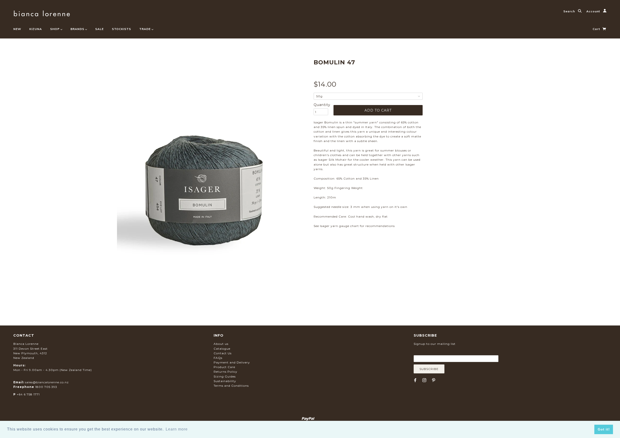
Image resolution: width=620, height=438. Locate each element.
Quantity (321, 105)
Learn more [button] (177, 429)
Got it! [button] (604, 429)
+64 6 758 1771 (28, 394)
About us (221, 344)
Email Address (437, 352)
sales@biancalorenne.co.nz (47, 382)
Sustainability (225, 381)
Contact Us (223, 353)
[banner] (41, 12)
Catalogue (222, 348)
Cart (597, 29)
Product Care (224, 367)
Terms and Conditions (231, 385)
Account (593, 11)
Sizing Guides (225, 376)
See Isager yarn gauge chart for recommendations (354, 226)
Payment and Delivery (232, 362)
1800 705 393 (46, 387)
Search (569, 11)
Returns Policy (225, 371)
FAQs (218, 358)
